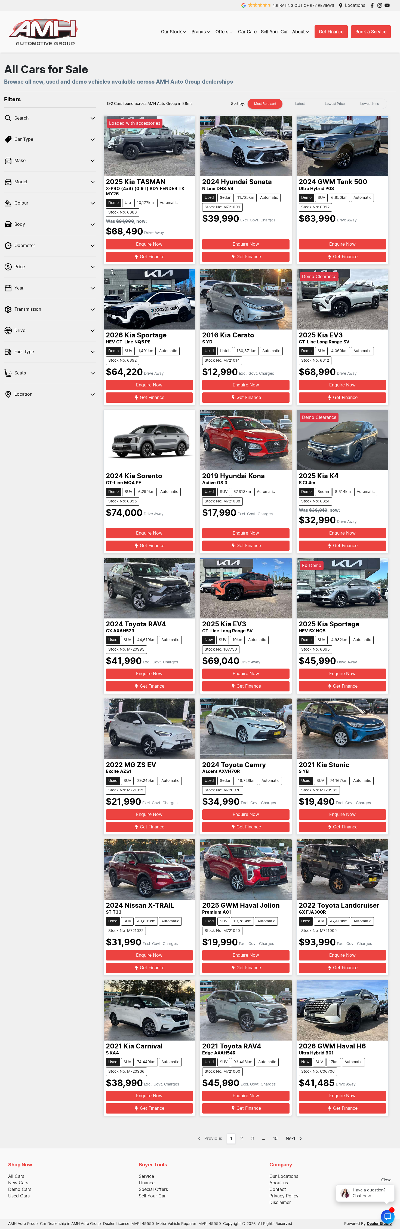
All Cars (16, 1176)
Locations (355, 5)
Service (146, 1176)
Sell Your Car (274, 32)
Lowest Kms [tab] (369, 103)
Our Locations (283, 1176)
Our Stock (171, 32)
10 (275, 1138)
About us (278, 1183)
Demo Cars (19, 1189)
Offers (222, 32)
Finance (147, 1183)
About (298, 32)
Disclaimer (280, 1202)
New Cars (18, 1183)
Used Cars (19, 1196)
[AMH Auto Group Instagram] (380, 5)
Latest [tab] (300, 103)
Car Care (247, 32)
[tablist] (317, 104)
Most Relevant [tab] (265, 103)
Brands (199, 32)
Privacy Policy (284, 1196)
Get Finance (331, 32)
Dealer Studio (379, 1224)
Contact (277, 1189)
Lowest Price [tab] (335, 103)
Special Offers (153, 1189)
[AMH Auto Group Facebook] (373, 5)
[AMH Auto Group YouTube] (388, 5)
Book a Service (370, 32)
